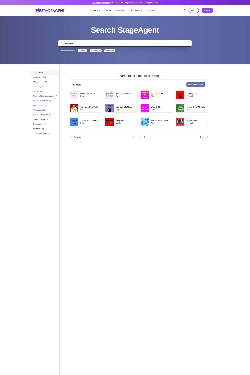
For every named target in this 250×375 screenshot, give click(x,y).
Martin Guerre (192, 120)
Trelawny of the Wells (89, 107)
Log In (193, 10)
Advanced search (196, 85)
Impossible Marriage (124, 93)
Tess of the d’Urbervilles (196, 107)
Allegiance (120, 120)
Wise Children (156, 107)
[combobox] (125, 43)
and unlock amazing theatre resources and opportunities (125, 3)
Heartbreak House (87, 93)
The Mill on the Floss (89, 120)
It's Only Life (191, 93)
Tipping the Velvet (158, 93)
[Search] (185, 10)
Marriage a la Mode (124, 107)
